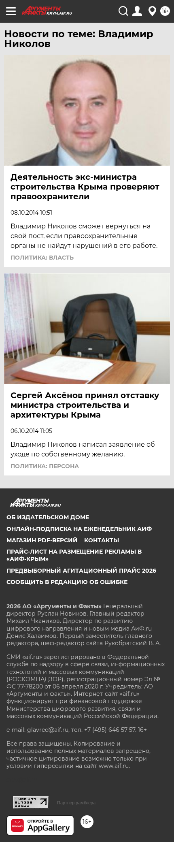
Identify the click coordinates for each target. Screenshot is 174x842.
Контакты (101, 540)
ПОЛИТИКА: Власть (42, 257)
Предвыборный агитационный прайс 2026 (81, 570)
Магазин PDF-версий (42, 540)
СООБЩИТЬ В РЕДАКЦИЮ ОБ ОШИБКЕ (66, 582)
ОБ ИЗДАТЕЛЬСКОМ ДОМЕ (47, 517)
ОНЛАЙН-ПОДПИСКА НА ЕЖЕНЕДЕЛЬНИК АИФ (79, 529)
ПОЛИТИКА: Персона (45, 466)
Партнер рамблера (76, 802)
